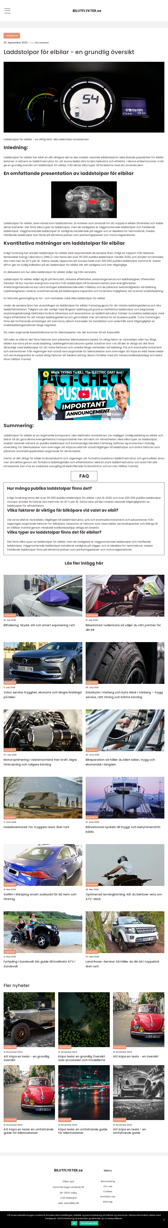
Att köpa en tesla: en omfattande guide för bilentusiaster (28, 1131)
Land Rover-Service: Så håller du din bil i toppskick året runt (122, 963)
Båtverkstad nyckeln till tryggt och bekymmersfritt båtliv (123, 829)
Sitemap (108, 1201)
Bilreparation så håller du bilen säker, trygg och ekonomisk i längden (120, 762)
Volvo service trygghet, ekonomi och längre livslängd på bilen (43, 694)
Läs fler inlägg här (84, 563)
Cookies (107, 1191)
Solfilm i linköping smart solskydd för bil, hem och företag (40, 896)
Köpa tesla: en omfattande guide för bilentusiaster (82, 1131)
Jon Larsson (41, 42)
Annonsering (108, 1181)
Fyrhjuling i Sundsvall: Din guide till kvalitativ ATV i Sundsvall (39, 963)
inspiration (10, 615)
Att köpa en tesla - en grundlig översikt (26, 1058)
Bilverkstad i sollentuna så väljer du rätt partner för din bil (123, 627)
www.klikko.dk (71, 1203)
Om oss (107, 1186)
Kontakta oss (107, 1196)
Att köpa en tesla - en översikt (135, 1056)
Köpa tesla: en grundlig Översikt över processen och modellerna (81, 1058)
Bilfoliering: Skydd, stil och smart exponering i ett (39, 625)
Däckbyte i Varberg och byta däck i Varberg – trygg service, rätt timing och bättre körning (124, 694)
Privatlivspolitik (89, 1223)
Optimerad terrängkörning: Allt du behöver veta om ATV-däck (124, 896)
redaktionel (11, 35)
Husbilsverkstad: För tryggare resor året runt (36, 827)
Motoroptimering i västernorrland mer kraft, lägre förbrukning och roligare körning (40, 762)
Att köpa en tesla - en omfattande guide (129, 1131)
